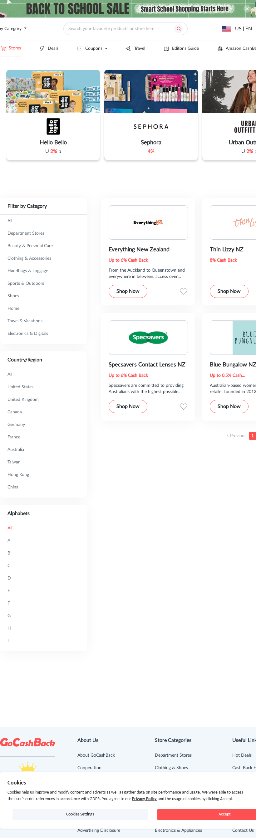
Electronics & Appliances (178, 830)
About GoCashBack (96, 755)
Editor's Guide (185, 48)
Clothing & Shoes (171, 768)
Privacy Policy (144, 799)
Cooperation (89, 768)
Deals (53, 48)
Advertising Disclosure (98, 830)
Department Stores (173, 755)
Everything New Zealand (139, 250)
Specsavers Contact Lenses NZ (147, 365)
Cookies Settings (80, 814)
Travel (139, 48)
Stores (15, 48)
